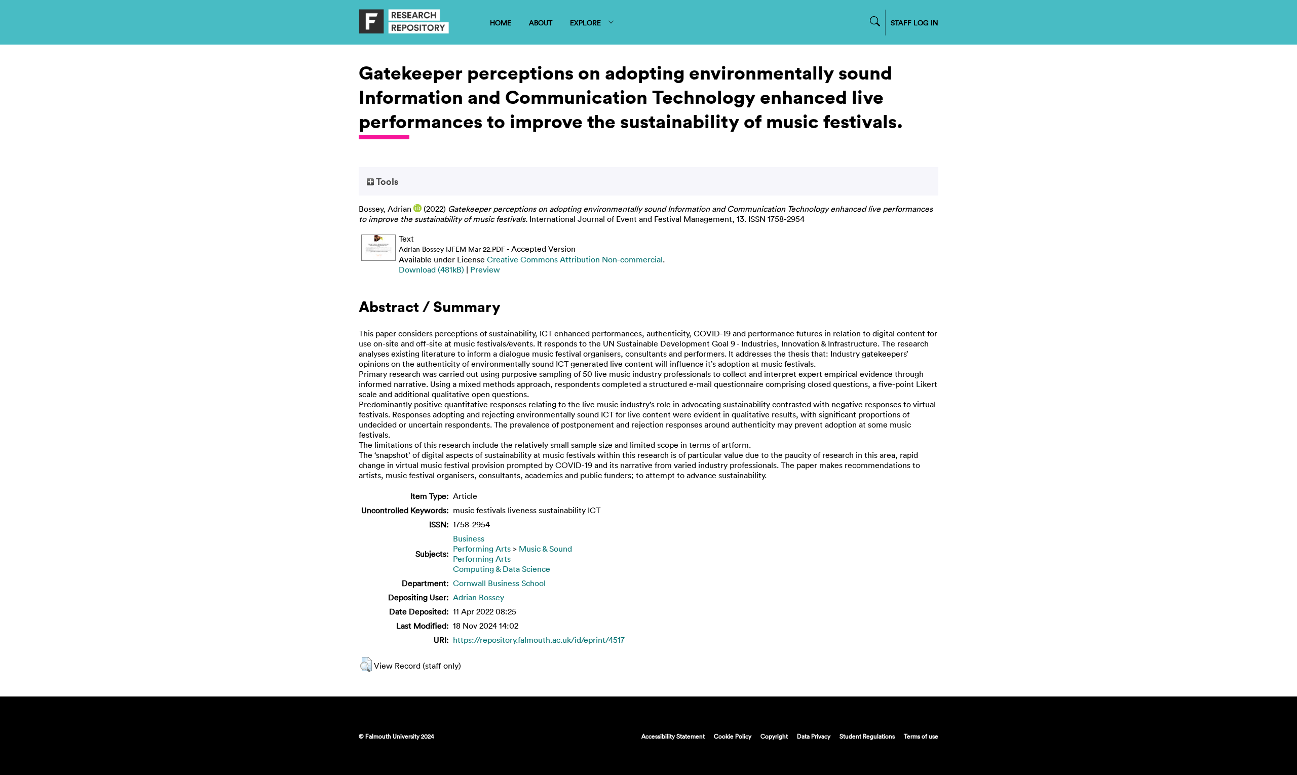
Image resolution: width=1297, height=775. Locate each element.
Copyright (774, 736)
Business (468, 538)
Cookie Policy (732, 736)
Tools (386, 181)
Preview (485, 269)
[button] (366, 664)
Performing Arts (482, 549)
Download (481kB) (431, 269)
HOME (500, 22)
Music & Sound (545, 549)
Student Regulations (867, 736)
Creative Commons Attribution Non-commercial (575, 259)
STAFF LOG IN (914, 22)
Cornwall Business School (499, 583)
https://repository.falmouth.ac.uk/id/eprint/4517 (539, 640)
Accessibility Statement (673, 736)
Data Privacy (813, 736)
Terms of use (921, 736)
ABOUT (540, 22)
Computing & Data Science (501, 569)
